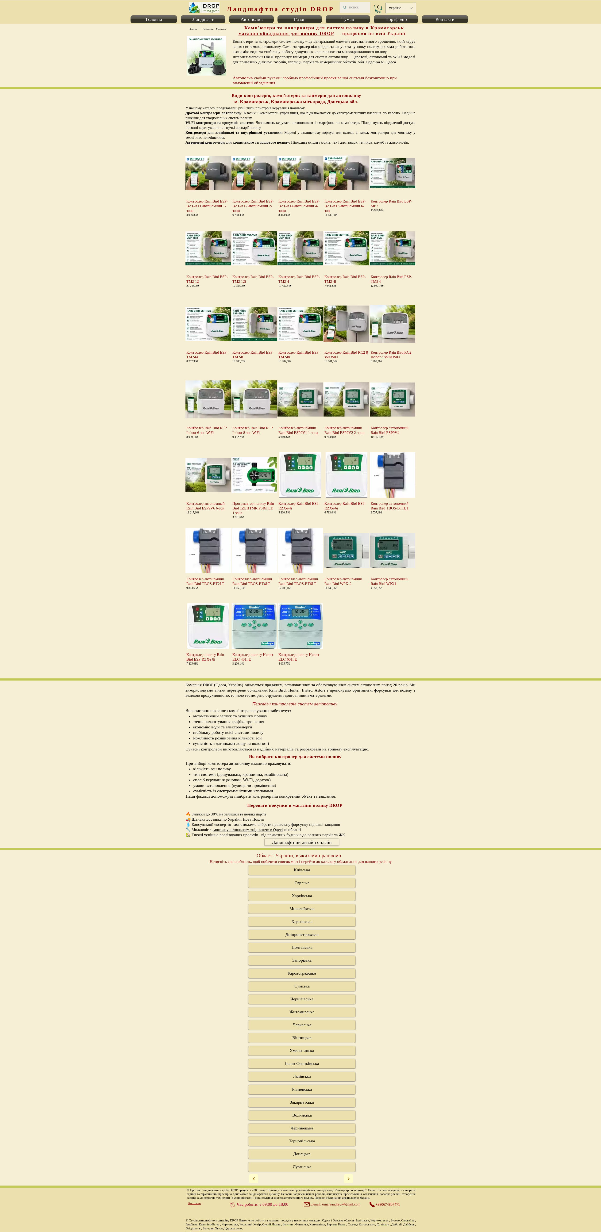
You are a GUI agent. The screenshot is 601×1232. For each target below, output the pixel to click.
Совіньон (383, 1224)
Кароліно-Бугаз (209, 1224)
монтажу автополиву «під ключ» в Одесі (248, 829)
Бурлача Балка (336, 1224)
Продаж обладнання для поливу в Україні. (342, 1197)
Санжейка (407, 1220)
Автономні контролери (205, 142)
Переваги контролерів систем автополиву (294, 703)
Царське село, (233, 1228)
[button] (155, 19)
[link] (378, 9)
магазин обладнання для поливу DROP (286, 33)
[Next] (253, 1178)
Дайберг (408, 1224)
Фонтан (288, 1224)
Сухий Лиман (271, 1224)
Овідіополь (193, 1228)
